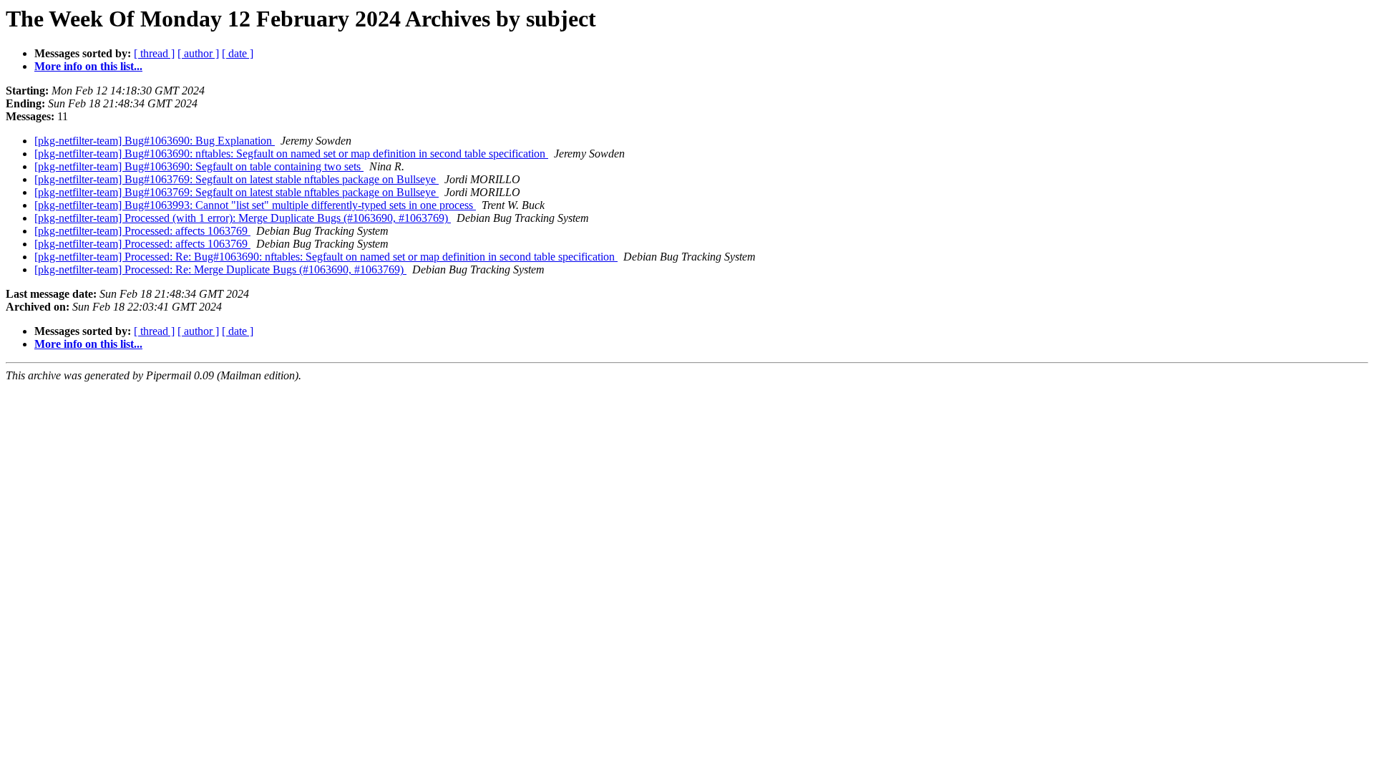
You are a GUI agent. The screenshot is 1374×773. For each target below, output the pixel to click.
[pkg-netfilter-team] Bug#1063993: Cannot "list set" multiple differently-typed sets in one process (255, 205)
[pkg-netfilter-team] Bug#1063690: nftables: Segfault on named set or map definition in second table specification (291, 153)
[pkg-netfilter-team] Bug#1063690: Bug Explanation (154, 141)
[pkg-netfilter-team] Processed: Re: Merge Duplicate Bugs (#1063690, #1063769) (220, 269)
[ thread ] (154, 53)
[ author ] (198, 53)
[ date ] (237, 53)
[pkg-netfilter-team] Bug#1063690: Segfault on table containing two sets (199, 166)
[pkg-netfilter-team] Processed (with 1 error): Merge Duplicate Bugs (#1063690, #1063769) (242, 218)
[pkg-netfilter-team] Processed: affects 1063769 (142, 231)
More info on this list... (88, 66)
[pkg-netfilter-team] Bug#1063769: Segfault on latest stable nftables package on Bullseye (236, 179)
